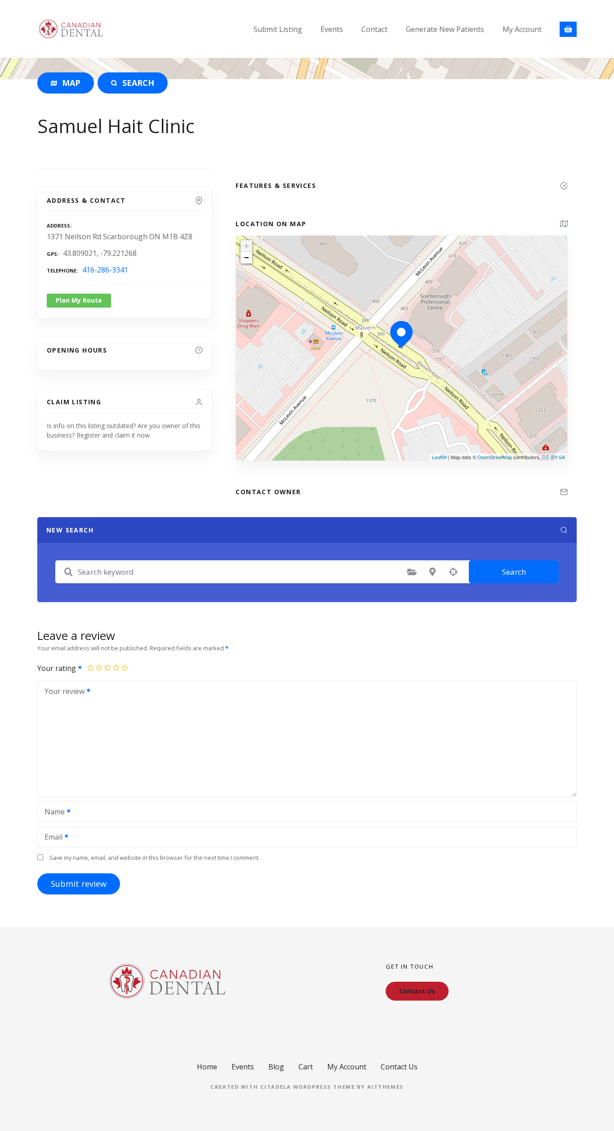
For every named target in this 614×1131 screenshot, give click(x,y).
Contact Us (399, 1067)
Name (52, 812)
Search (514, 572)
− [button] (246, 257)
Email (51, 838)
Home (207, 1067)
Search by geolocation (453, 572)
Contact (374, 29)
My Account (522, 29)
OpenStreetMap (494, 456)
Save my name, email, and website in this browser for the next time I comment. (154, 858)
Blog (276, 1067)
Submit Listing (278, 29)
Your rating (57, 668)
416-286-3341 (105, 270)
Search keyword (68, 572)
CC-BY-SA (553, 456)
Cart (305, 1067)
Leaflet (439, 456)
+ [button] (246, 245)
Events (331, 29)
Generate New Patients (445, 29)
